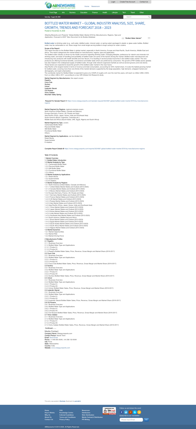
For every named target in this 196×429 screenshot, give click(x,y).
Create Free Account (127, 2)
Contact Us (144, 2)
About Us (48, 417)
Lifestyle (115, 12)
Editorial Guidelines (66, 415)
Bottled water (49, 43)
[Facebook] (121, 412)
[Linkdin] (130, 412)
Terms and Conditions (67, 417)
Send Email (54, 337)
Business (73, 12)
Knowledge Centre (66, 413)
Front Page (53, 12)
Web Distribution (88, 415)
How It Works (50, 413)
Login (113, 2)
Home (87, 6)
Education (83, 12)
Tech (124, 12)
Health (105, 12)
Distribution (86, 413)
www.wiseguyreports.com (60, 348)
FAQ (61, 410)
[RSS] (139, 412)
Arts (63, 12)
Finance (95, 12)
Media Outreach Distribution (92, 417)
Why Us (47, 415)
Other (142, 12)
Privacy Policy (64, 419)
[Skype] (135, 412)
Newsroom (95, 6)
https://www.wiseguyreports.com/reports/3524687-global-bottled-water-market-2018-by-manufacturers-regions (104, 149)
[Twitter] (126, 412)
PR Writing (86, 419)
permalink (78, 401)
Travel (133, 12)
